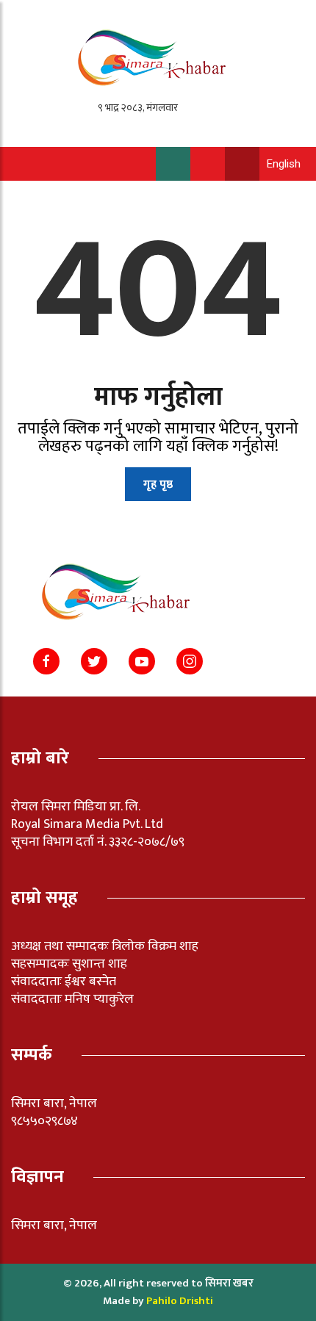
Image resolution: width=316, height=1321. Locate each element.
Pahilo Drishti (179, 1301)
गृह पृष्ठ (158, 484)
